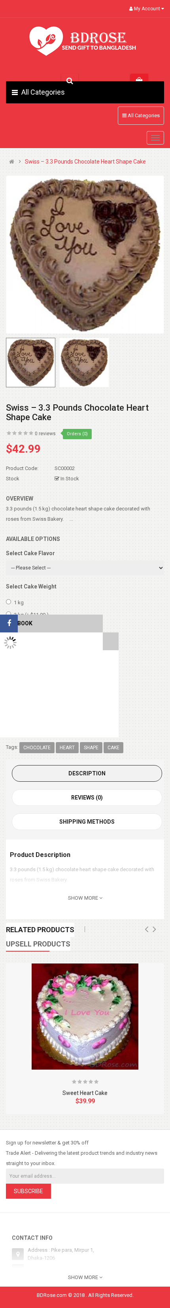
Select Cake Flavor (30, 553)
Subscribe (28, 1191)
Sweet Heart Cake (85, 1093)
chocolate (37, 747)
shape (91, 747)
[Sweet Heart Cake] (85, 1016)
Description (87, 773)
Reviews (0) (87, 797)
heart (67, 747)
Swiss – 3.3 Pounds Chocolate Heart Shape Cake (85, 161)
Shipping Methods (87, 822)
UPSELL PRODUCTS (38, 944)
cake (113, 747)
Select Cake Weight (31, 586)
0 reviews (45, 433)
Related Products (40, 929)
